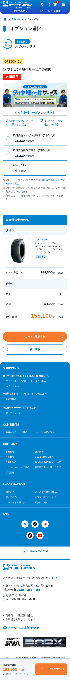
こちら (57, 577)
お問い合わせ (12, 492)
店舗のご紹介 (41, 502)
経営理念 (39, 452)
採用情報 (10, 472)
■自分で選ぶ (12, 183)
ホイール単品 (12, 386)
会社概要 (10, 452)
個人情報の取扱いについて (48, 462)
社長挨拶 (10, 457)
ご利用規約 (11, 462)
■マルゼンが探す (55, 180)
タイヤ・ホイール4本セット (19, 381)
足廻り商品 (11, 399)
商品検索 (15, 19)
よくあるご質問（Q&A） (47, 492)
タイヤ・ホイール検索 (49, 11)
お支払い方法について (46, 497)
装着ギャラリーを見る (16, 432)
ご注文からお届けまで (16, 502)
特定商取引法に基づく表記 (48, 467)
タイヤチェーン (13, 413)
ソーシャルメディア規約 (17, 467)
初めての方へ (20, 11)
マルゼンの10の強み (45, 432)
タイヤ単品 (40, 381)
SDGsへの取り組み (44, 457)
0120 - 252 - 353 (28, 589)
